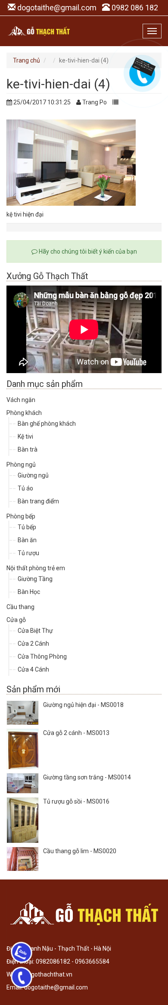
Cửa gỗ (16, 619)
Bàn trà (27, 449)
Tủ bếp (27, 527)
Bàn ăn (27, 540)
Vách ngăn (20, 399)
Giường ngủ (33, 475)
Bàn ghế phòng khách (47, 423)
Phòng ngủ (21, 464)
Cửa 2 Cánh (33, 643)
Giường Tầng (35, 578)
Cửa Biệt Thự (35, 630)
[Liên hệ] (141, 66)
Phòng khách (24, 412)
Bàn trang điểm (38, 501)
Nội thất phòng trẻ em (35, 568)
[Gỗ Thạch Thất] (39, 31)
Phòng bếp (20, 516)
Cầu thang (20, 606)
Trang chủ (26, 60)
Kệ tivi (25, 436)
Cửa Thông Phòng (42, 656)
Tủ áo (25, 488)
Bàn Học (29, 591)
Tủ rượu (28, 553)
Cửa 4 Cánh (33, 669)
